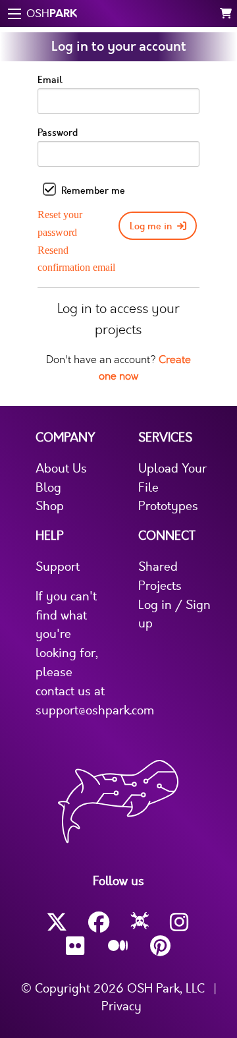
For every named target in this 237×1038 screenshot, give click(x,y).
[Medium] (118, 946)
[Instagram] (180, 922)
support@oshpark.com (95, 710)
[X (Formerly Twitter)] (56, 922)
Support (58, 567)
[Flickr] (76, 946)
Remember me (93, 191)
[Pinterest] (160, 946)
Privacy (121, 1006)
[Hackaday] (139, 922)
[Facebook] (98, 922)
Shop (50, 506)
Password (58, 133)
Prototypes (168, 506)
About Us (61, 468)
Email (50, 80)
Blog (48, 488)
